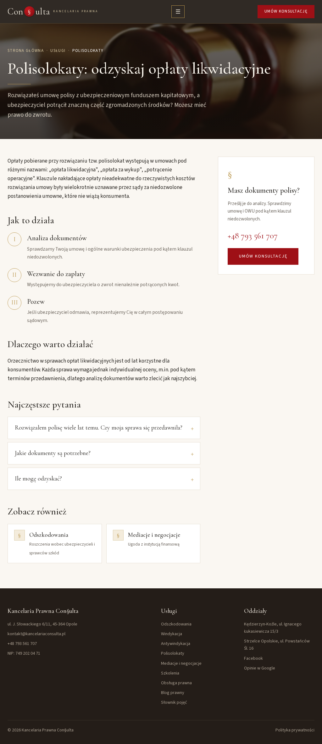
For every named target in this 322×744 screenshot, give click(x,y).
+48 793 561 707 (253, 235)
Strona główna (26, 50)
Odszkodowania (176, 624)
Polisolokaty (172, 653)
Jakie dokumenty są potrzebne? (53, 453)
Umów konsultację (286, 11)
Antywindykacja (175, 644)
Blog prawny (172, 693)
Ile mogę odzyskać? (38, 478)
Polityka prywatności (294, 730)
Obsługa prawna (176, 683)
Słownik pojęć (174, 702)
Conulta (53, 11)
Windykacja (171, 634)
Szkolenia (170, 673)
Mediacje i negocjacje (181, 663)
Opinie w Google (259, 668)
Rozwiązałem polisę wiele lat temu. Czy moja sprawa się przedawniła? (98, 427)
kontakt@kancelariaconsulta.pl (36, 634)
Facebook (253, 658)
